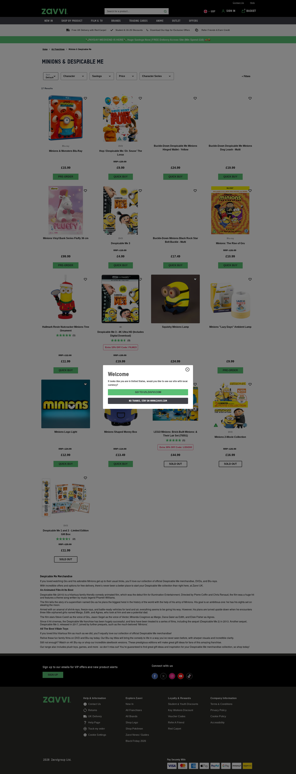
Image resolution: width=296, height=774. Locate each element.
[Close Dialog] (187, 369)
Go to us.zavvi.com (148, 392)
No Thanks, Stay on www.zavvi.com (148, 400)
